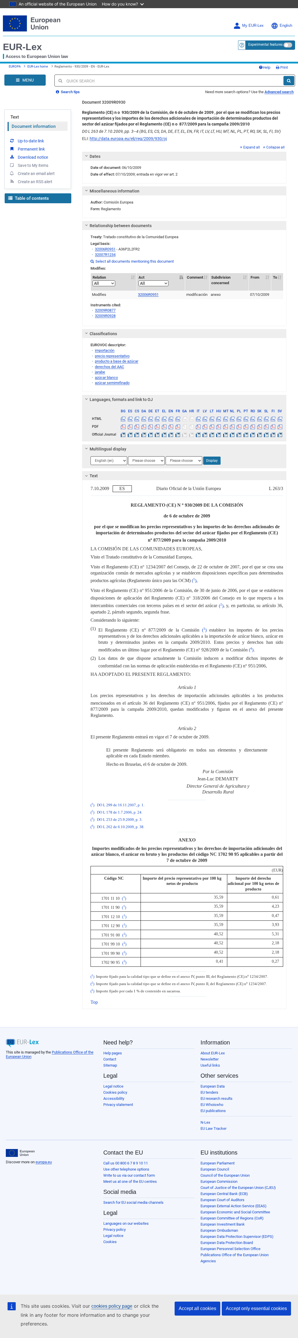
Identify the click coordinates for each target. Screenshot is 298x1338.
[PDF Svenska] (280, 426)
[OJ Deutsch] (150, 434)
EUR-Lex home (37, 66)
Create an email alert (36, 173)
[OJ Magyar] (218, 434)
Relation (99, 277)
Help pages (112, 1053)
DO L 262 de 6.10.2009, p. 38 (120, 827)
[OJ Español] (130, 434)
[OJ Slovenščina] (266, 434)
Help (266, 67)
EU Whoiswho (212, 1104)
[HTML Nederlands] (232, 419)
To (275, 277)
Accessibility (113, 1098)
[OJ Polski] (239, 434)
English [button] (286, 26)
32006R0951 (105, 249)
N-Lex (205, 1122)
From (255, 277)
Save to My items (33, 165)
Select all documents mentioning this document (132, 261)
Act (141, 277)
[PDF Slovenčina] (259, 426)
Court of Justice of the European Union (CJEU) (238, 1187)
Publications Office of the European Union (235, 1255)
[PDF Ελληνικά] (164, 426)
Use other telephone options (126, 1169)
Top (94, 1002)
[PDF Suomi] (273, 426)
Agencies (208, 1261)
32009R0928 (105, 316)
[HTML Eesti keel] (157, 419)
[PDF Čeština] (137, 426)
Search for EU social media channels (133, 1202)
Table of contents (31, 198)
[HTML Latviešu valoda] (205, 419)
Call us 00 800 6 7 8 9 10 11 (125, 1163)
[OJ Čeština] (137, 434)
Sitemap (110, 1065)
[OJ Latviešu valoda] (205, 434)
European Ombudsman (219, 1230)
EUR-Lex (22, 47)
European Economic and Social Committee (235, 1212)
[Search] (288, 80)
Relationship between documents (121, 225)
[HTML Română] (252, 419)
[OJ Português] (246, 434)
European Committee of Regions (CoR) (232, 1218)
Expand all (251, 147)
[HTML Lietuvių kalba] (212, 419)
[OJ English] (171, 434)
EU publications (213, 1111)
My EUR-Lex (253, 26)
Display (212, 461)
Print (283, 67)
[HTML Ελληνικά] (164, 419)
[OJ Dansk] (143, 434)
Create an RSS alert (35, 181)
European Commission (219, 1181)
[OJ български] (123, 434)
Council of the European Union (225, 1175)
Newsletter (210, 1059)
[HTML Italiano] (198, 419)
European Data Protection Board (227, 1242)
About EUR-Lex (213, 1053)
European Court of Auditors (222, 1200)
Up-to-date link (31, 141)
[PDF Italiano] (198, 426)
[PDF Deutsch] (150, 426)
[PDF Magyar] (218, 426)
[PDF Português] (246, 426)
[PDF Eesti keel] (157, 426)
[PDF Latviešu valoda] (205, 426)
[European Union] (20, 1153)
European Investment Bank (223, 1224)
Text (14, 117)
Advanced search (279, 92)
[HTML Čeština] (137, 419)
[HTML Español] (130, 419)
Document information (34, 126)
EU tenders (209, 1092)
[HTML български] (123, 419)
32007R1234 (105, 254)
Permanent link (31, 149)
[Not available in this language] (184, 419)
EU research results (217, 1098)
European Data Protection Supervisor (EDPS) (237, 1236)
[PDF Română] (252, 426)
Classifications (103, 333)
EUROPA (15, 66)
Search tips (70, 92)
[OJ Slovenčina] (259, 434)
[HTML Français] (178, 419)
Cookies (110, 1242)
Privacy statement (118, 1104)
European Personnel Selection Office (230, 1249)
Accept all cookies (197, 1308)
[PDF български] (123, 426)
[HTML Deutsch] (150, 419)
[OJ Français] (178, 434)
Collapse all (275, 147)
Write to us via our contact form (129, 1175)
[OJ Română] (252, 434)
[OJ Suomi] (273, 434)
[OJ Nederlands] (232, 434)
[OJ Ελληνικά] (164, 434)
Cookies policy (115, 1092)
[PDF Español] (130, 426)
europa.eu (44, 1162)
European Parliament (218, 1163)
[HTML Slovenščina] (266, 419)
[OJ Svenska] (280, 434)
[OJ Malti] (225, 434)
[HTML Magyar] (218, 419)
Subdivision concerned (220, 280)
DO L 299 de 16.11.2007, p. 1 (120, 805)
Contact (109, 1059)
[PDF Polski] (239, 426)
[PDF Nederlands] (232, 426)
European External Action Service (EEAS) (234, 1206)
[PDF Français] (178, 426)
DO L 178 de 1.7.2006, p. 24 (119, 812)
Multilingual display (108, 449)
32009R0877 (105, 310)
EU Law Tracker (213, 1128)
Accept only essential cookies (256, 1308)
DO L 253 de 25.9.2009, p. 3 (119, 820)
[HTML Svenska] (280, 419)
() (194, 580)
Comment (195, 277)
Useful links (210, 1065)
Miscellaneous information (114, 191)
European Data (213, 1086)
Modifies (99, 294)
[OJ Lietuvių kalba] (212, 434)
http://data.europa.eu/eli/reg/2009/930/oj (128, 138)
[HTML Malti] (225, 419)
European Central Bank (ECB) (224, 1194)
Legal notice (113, 1086)
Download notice (33, 157)
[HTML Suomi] (273, 419)
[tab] (184, 156)
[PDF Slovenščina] (266, 426)
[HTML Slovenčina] (259, 419)
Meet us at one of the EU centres (130, 1181)
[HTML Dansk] (143, 419)
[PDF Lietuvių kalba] (212, 426)
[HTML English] (171, 419)
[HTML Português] (246, 419)
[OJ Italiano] (198, 434)
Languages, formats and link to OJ (121, 399)
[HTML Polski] (239, 419)
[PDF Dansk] (143, 426)
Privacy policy (114, 1229)
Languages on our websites (126, 1223)
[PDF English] (171, 426)
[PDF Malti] (225, 426)
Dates (95, 156)
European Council (215, 1169)
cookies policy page (111, 1306)
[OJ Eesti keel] (157, 434)
